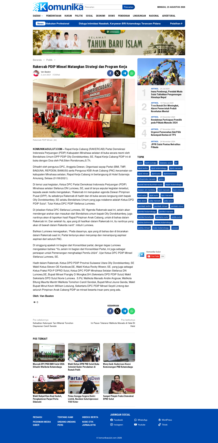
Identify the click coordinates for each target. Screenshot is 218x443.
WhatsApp (142, 419)
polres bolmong (145, 222)
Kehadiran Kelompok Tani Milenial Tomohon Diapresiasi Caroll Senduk (53, 323)
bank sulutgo (151, 162)
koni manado (164, 190)
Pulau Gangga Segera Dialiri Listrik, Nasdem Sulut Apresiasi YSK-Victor (83, 399)
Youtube (141, 424)
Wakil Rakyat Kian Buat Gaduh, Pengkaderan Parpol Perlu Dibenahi (47, 399)
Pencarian (128, 6)
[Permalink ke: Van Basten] (36, 72)
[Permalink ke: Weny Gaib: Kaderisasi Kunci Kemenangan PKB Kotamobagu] (119, 352)
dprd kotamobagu (159, 168)
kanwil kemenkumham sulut (150, 184)
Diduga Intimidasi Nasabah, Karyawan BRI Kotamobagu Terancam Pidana (102, 23)
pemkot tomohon (145, 217)
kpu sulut (142, 200)
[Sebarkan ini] (110, 73)
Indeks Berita (90, 417)
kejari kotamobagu (174, 184)
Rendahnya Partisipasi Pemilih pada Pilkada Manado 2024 (166, 121)
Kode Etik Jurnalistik (89, 423)
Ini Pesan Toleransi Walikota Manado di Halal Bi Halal (113, 323)
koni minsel (178, 190)
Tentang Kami (65, 417)
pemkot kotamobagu (147, 211)
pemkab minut (177, 206)
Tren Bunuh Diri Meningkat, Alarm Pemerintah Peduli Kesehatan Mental (165, 108)
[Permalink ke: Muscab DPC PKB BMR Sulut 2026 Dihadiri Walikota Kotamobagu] (49, 352)
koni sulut (142, 195)
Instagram (118, 424)
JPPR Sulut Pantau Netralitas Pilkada (165, 146)
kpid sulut (154, 195)
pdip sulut (168, 200)
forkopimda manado (147, 179)
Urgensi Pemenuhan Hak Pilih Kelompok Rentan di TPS (166, 133)
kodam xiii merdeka (146, 190)
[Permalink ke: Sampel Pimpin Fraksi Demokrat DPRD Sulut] (119, 384)
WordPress (167, 419)
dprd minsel (143, 173)
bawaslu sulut (166, 162)
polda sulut (176, 217)
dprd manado (176, 168)
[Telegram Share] (124, 73)
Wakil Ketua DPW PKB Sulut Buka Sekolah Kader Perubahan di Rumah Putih (83, 367)
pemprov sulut (162, 217)
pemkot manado (166, 211)
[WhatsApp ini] (132, 73)
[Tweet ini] (117, 73)
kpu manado (167, 195)
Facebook (118, 419)
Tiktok (165, 424)
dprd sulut (156, 173)
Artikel (155, 89)
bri (176, 162)
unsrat (175, 228)
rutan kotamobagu (161, 228)
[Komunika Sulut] (58, 6)
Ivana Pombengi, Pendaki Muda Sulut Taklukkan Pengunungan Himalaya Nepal (166, 94)
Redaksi (37, 417)
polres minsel (144, 228)
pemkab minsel (161, 206)
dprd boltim (143, 168)
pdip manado (155, 200)
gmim (161, 179)
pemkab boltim (144, 206)
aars (140, 162)
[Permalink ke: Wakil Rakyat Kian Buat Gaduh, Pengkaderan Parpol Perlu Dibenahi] (49, 384)
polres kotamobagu (163, 222)
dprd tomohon (170, 173)
